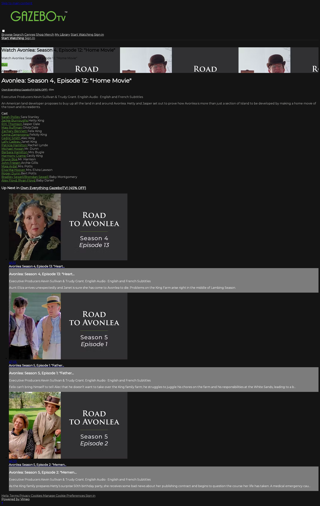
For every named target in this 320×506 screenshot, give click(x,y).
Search (18, 34)
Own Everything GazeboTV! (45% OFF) (24, 89)
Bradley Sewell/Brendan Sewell (25, 177)
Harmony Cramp (14, 156)
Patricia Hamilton (14, 145)
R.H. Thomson (12, 124)
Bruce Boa (9, 159)
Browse (7, 34)
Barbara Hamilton (14, 152)
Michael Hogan (12, 148)
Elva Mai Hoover (13, 170)
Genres (29, 34)
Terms (14, 495)
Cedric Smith (11, 138)
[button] (3, 31)
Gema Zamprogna (15, 134)
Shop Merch (45, 34)
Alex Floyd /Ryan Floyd (18, 180)
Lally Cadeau (11, 141)
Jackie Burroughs (15, 120)
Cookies (37, 495)
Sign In (30, 38)
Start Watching (82, 34)
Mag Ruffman (12, 127)
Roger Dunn (11, 173)
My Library (62, 34)
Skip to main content (16, 3)
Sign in (99, 34)
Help (5, 495)
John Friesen (11, 163)
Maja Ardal (9, 166)
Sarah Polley (11, 117)
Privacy (25, 495)
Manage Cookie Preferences (64, 495)
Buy (4, 64)
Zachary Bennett (14, 131)
